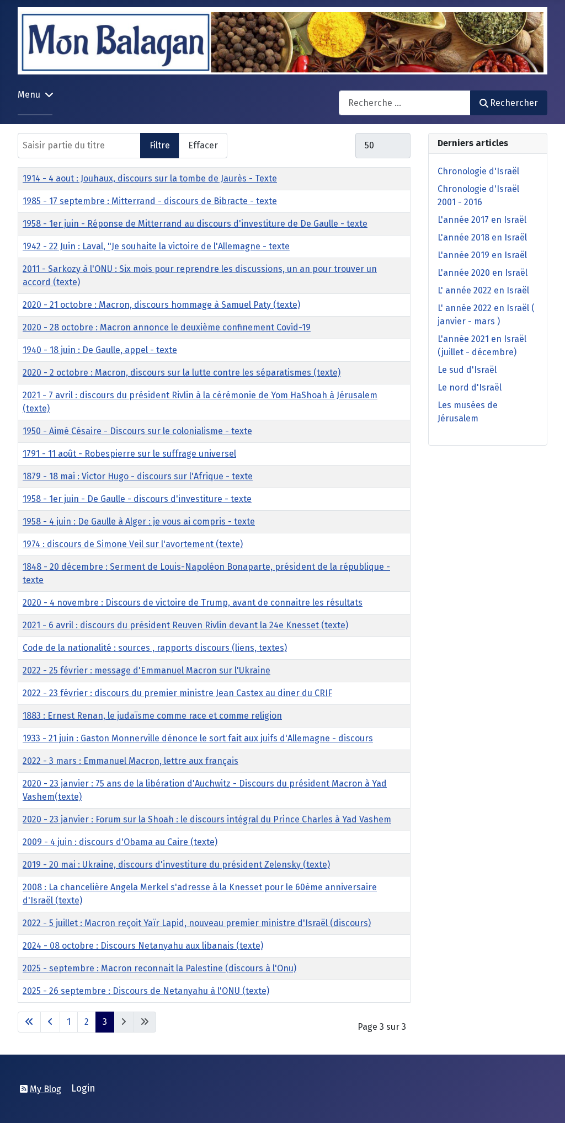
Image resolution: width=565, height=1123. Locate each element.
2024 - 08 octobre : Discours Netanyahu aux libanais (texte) (143, 945)
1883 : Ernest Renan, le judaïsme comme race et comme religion (152, 715)
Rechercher (514, 103)
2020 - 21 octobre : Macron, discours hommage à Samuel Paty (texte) (161, 305)
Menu (29, 94)
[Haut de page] (545, 1102)
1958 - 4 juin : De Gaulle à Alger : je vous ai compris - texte (139, 521)
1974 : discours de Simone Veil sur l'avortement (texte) (133, 544)
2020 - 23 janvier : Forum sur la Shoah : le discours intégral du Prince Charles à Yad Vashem (207, 819)
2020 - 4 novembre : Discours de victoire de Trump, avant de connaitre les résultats (193, 602)
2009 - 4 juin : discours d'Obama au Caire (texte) (120, 842)
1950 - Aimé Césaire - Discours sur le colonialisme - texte (137, 431)
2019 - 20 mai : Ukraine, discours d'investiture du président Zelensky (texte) (176, 864)
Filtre (160, 145)
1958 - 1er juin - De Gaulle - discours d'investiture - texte (137, 499)
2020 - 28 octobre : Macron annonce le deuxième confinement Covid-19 (167, 327)
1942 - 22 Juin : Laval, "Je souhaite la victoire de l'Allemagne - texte (156, 246)
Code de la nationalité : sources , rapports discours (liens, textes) (155, 648)
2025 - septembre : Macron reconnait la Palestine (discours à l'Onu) (159, 968)
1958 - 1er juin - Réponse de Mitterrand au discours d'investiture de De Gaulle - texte (195, 223)
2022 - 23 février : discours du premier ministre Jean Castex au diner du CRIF (177, 693)
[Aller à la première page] (29, 1022)
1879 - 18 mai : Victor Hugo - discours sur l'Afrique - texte (138, 476)
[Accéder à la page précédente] (50, 1022)
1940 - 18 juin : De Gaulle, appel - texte (100, 350)
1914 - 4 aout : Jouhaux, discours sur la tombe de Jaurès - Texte (150, 178)
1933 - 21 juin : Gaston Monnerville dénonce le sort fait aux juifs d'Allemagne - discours (198, 738)
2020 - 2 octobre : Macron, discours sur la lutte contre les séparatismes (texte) (181, 372)
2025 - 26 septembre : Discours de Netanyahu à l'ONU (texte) (146, 991)
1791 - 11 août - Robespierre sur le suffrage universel (129, 453)
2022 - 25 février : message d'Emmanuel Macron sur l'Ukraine (146, 670)
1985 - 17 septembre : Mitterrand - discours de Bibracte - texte (150, 201)
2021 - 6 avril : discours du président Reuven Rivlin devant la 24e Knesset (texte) (185, 625)
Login (83, 1088)
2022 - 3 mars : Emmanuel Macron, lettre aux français (130, 761)
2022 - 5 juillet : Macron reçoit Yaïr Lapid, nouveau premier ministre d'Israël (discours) (197, 923)
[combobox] (405, 102)
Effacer (203, 145)
